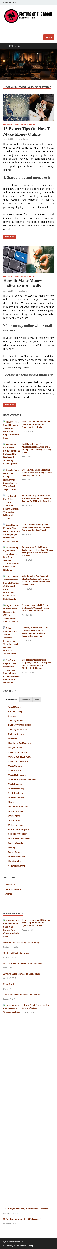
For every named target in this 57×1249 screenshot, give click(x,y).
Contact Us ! (10, 884)
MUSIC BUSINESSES (18, 761)
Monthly (26, 699)
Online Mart (14, 815)
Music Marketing (16, 788)
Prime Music (9, 984)
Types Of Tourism (16, 856)
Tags (37, 699)
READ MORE (8, 236)
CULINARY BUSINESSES (19, 725)
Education (12, 738)
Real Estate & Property (19, 829)
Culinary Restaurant (17, 729)
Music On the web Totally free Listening (21, 942)
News (11, 802)
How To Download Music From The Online (22, 963)
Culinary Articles (16, 720)
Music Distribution (17, 775)
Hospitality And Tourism (19, 743)
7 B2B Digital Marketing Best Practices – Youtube (25, 1209)
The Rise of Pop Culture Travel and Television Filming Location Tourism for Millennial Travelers (36, 498)
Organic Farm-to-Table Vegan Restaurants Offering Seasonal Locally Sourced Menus (35, 608)
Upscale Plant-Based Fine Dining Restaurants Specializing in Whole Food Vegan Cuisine (37, 473)
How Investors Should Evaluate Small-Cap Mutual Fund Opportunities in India (36, 424)
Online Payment (15, 824)
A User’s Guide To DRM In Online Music (21, 974)
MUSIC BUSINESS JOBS (19, 756)
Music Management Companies (23, 779)
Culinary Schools (16, 734)
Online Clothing (15, 811)
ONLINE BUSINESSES (28, 124)
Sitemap (8, 893)
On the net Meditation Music (16, 953)
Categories (11, 699)
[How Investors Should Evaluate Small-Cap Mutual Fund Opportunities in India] (11, 421)
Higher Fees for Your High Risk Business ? (22, 1219)
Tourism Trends (15, 843)
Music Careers (15, 765)
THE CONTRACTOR (17, 834)
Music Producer (15, 793)
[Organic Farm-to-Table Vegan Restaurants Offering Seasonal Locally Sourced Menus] (11, 605)
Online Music (14, 820)
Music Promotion (16, 797)
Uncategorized (15, 861)
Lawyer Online (15, 747)
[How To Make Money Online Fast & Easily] (28, 259)
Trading (11, 847)
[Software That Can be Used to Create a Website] (11, 1005)
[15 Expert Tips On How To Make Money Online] (28, 107)
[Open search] (50, 46)
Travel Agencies (15, 852)
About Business (15, 706)
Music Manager (15, 784)
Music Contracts (16, 770)
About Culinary (15, 711)
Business (12, 716)
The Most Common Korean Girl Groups (21, 995)
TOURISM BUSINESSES (19, 838)
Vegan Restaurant (16, 865)
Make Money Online (11, 124)
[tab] (11, 699)
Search (48, 37)
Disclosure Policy (13, 889)
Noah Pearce (23, 139)
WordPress (18, 1245)
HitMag (30, 1245)
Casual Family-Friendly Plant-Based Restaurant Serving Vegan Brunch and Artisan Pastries (37, 527)
